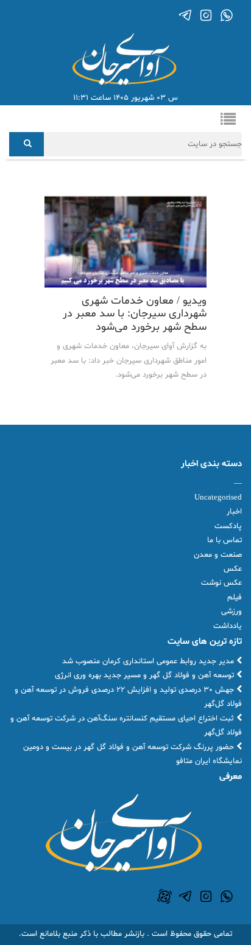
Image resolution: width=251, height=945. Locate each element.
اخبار (234, 511)
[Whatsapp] (226, 15)
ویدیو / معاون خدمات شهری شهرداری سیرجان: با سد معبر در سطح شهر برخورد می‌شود (135, 314)
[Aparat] (164, 896)
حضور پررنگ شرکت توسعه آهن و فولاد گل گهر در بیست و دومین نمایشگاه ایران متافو (132, 754)
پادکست (228, 526)
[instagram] (206, 15)
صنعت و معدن (218, 554)
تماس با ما (224, 540)
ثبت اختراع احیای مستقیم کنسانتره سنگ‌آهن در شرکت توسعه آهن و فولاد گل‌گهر (126, 725)
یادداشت (227, 626)
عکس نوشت (221, 582)
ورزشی (231, 611)
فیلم (234, 597)
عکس (233, 568)
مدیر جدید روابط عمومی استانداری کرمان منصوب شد (149, 661)
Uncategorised (218, 497)
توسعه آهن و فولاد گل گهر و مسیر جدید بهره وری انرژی (145, 675)
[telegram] (185, 15)
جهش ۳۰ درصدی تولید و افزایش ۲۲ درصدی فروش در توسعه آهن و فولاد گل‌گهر (128, 697)
